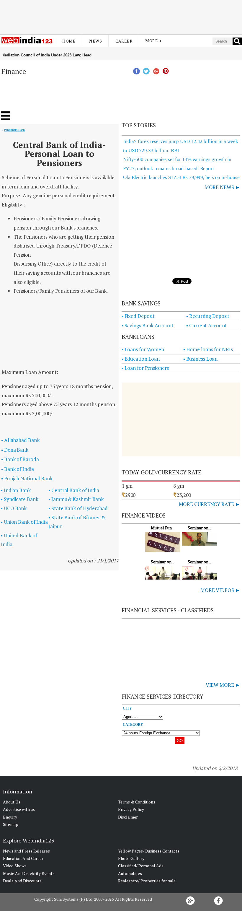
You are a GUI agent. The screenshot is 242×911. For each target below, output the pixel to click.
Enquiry (10, 817)
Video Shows (15, 865)
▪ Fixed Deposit (138, 316)
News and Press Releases (26, 851)
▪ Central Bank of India (73, 490)
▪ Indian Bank (16, 490)
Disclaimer (128, 817)
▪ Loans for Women (143, 349)
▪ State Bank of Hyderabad (78, 508)
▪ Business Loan (200, 358)
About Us (11, 802)
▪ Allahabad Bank (20, 440)
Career (124, 41)
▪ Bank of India (17, 469)
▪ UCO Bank (14, 508)
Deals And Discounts (22, 881)
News (95, 41)
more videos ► (220, 590)
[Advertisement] (121, 15)
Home (69, 41)
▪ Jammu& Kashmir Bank (76, 499)
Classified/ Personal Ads (140, 865)
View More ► (223, 684)
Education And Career (23, 858)
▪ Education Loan (141, 358)
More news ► (222, 187)
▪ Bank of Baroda (20, 459)
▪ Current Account (206, 325)
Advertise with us (19, 809)
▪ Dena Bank (14, 449)
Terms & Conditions (136, 802)
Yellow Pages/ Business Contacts (148, 851)
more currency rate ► (209, 504)
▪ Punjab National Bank (27, 478)
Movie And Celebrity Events (29, 873)
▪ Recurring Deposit (207, 316)
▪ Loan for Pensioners (145, 368)
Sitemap (10, 824)
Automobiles (130, 873)
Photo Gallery (131, 858)
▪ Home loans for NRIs (208, 349)
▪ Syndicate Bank (19, 499)
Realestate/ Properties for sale (147, 881)
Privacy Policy (131, 809)
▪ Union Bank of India (24, 521)
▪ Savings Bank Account (148, 325)
